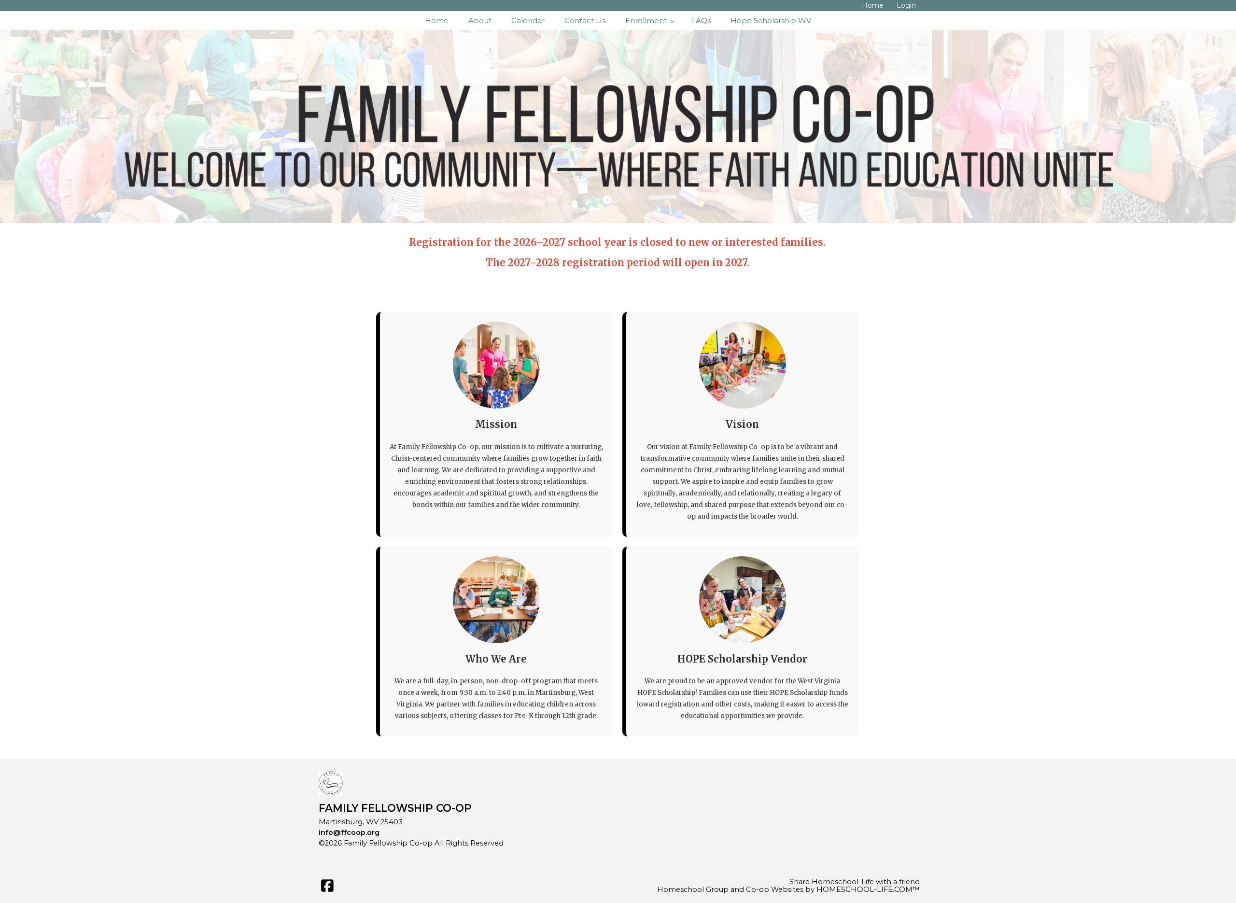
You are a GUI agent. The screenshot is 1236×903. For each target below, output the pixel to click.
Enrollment (650, 20)
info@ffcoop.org (349, 832)
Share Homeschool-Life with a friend (854, 881)
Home (437, 20)
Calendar (528, 20)
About (480, 20)
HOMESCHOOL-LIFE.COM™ (868, 889)
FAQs (701, 20)
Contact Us (584, 20)
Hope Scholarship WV (770, 20)
